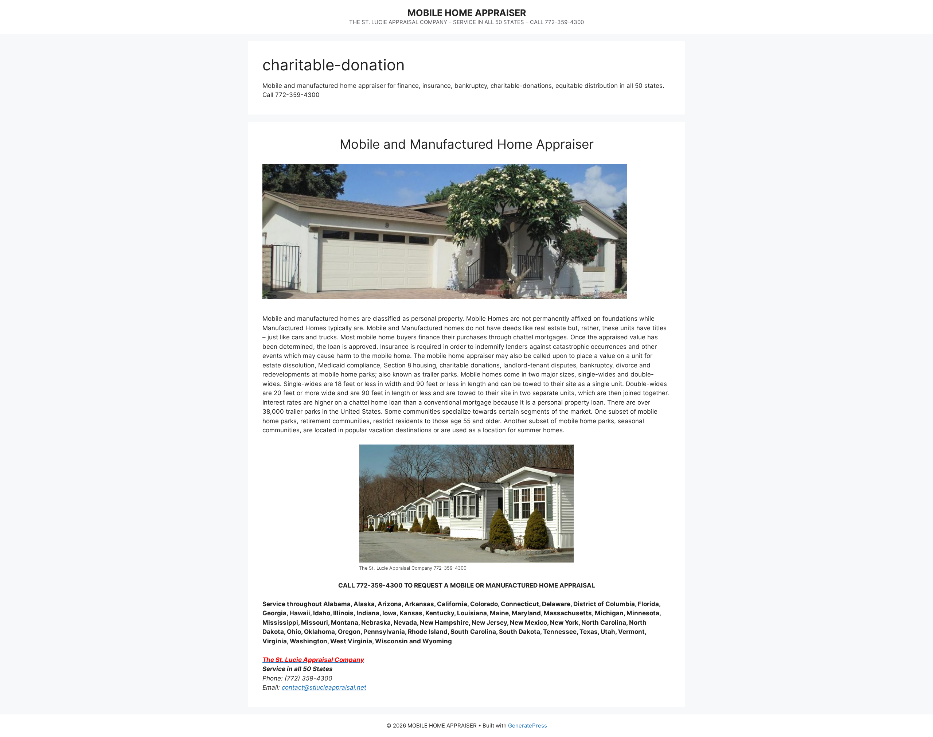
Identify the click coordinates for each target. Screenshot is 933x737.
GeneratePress (527, 725)
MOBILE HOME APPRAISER (466, 12)
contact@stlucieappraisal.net (324, 687)
